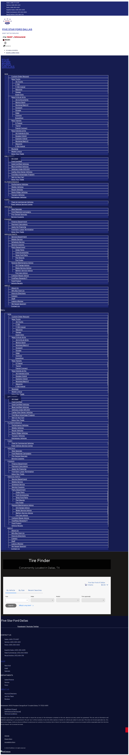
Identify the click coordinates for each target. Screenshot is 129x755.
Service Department (19, 237)
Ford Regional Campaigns (21, 212)
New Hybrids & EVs (18, 131)
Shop (3, 661)
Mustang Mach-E (21, 105)
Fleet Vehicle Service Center (22, 204)
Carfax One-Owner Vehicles (21, 172)
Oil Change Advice (22, 265)
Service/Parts (11, 234)
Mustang (14, 149)
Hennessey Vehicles (18, 197)
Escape (18, 110)
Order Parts (19, 250)
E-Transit (18, 123)
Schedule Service (18, 242)
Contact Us (15, 306)
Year (6, 596)
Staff (13, 299)
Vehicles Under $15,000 (20, 169)
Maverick (18, 90)
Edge (17, 113)
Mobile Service (17, 239)
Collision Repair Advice (20, 276)
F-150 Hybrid (20, 87)
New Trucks (15, 79)
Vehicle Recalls (17, 283)
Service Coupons (17, 217)
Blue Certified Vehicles (20, 167)
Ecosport (18, 108)
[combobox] (17, 600)
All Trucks (19, 82)
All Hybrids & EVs (22, 133)
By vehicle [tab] (11, 590)
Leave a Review (17, 301)
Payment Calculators (19, 224)
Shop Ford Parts (21, 255)
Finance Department (19, 222)
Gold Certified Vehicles (20, 164)
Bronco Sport (20, 102)
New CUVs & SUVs (18, 97)
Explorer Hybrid (21, 139)
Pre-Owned (9, 156)
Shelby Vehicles (17, 187)
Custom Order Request (20, 76)
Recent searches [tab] (35, 590)
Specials (8, 207)
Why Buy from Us (17, 291)
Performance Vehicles (19, 184)
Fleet (7, 199)
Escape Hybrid (21, 136)
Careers (14, 296)
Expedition (19, 118)
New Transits (16, 121)
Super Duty (19, 95)
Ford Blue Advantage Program (22, 174)
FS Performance (12, 182)
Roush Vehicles (17, 190)
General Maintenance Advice (22, 263)
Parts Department (18, 247)
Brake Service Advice (23, 268)
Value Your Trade (17, 154)
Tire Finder (19, 260)
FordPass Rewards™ (19, 278)
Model (58, 596)
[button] (54, 310)
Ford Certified (16, 161)
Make (32, 596)
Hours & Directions (18, 293)
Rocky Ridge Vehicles (19, 192)
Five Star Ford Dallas (17, 29)
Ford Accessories (22, 252)
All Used (14, 159)
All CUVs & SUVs (21, 100)
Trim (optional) (86, 596)
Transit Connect (21, 128)
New (6, 74)
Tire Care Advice (21, 273)
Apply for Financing (18, 227)
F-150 (17, 84)
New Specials (16, 209)
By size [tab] (22, 590)
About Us (15, 288)
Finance (8, 219)
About (7, 285)
